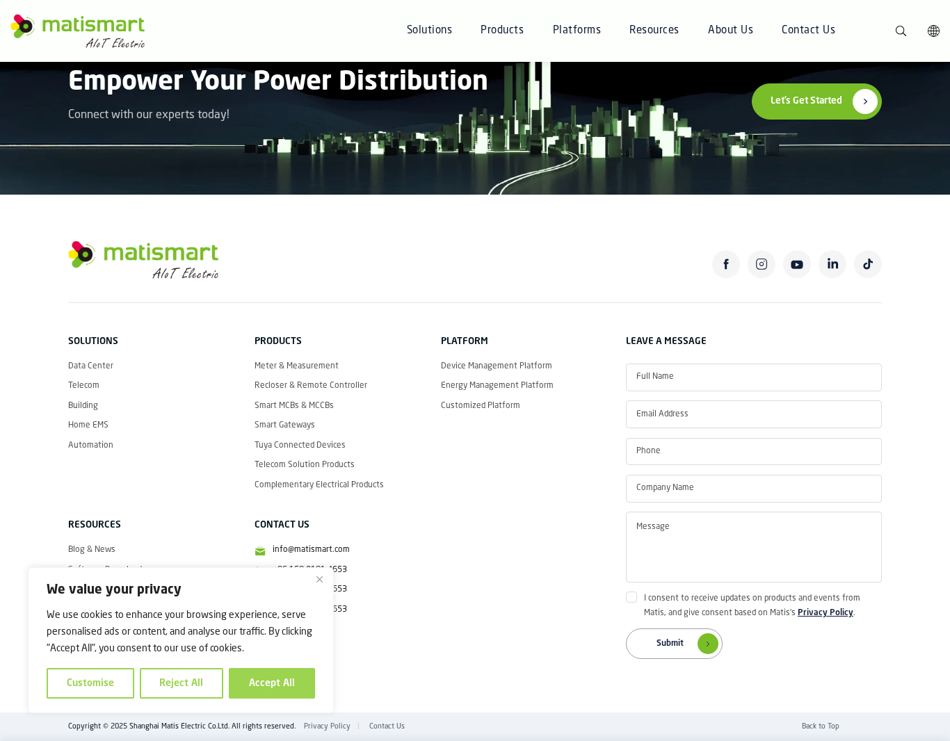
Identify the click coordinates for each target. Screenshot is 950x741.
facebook (726, 264)
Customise (90, 683)
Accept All (272, 683)
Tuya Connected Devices (300, 445)
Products (502, 31)
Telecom (83, 386)
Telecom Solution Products (305, 465)
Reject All (181, 683)
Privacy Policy (825, 613)
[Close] (319, 579)
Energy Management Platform (497, 386)
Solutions (430, 31)
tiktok (868, 264)
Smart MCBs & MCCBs (294, 406)
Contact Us (808, 31)
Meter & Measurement (297, 366)
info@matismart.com (311, 550)
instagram (762, 264)
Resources (654, 31)
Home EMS (88, 425)
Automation (90, 445)
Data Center (90, 366)
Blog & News (91, 550)
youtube (797, 264)
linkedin (833, 264)
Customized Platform (480, 406)
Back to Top (820, 726)
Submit (670, 644)
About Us (730, 31)
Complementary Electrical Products (319, 485)
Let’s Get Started (806, 101)
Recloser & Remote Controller (311, 386)
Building (83, 406)
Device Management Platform (496, 366)
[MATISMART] (77, 31)
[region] (181, 640)
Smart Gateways (285, 425)
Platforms (577, 31)
